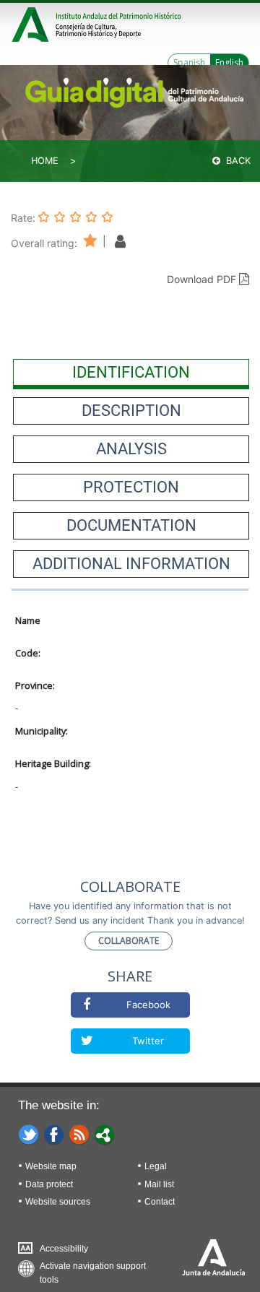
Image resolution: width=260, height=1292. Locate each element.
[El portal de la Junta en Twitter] (29, 1134)
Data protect (49, 1184)
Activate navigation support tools (93, 1269)
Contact (159, 1202)
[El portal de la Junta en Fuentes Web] (79, 1134)
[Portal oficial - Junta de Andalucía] (32, 23)
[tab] (131, 372)
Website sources (57, 1202)
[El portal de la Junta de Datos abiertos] (105, 1134)
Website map (51, 1166)
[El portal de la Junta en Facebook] (54, 1134)
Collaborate (128, 941)
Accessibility (64, 1249)
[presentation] (131, 372)
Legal (155, 1166)
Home (44, 160)
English (229, 62)
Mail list (159, 1184)
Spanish (189, 62)
